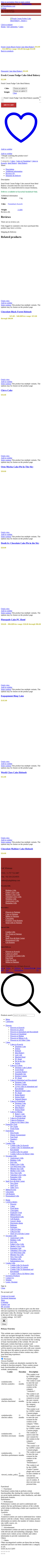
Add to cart (9, 105)
